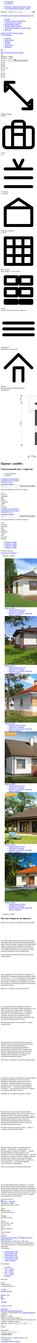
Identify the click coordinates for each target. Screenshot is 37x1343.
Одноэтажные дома (11, 1251)
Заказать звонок (18, 33)
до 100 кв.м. (9, 3)
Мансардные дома (11, 1255)
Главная (7, 19)
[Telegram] (4, 51)
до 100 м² (8, 1267)
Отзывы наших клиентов (13, 26)
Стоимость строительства (10, 479)
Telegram (12, 1201)
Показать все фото (22, 60)
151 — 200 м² (9, 1271)
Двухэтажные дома (11, 1253)
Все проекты (9, 1)
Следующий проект (11, 8)
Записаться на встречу (10, 1237)
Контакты (8, 30)
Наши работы (9, 40)
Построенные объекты (12, 24)
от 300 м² (8, 1276)
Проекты (8, 38)
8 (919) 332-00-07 (6, 33)
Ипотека (7, 42)
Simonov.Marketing (29, 1312)
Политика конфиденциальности (11, 1311)
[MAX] (2, 51)
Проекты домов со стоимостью (15, 21)
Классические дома (11, 1257)
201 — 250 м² (9, 1272)
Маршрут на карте (26, 1237)
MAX (5, 1201)
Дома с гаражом (10, 1260)
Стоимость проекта (7, 484)
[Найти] (33, 12)
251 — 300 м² (9, 1274)
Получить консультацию (27, 486)
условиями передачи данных (10, 1341)
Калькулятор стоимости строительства (18, 28)
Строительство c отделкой (10, 480)
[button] (18, 60)
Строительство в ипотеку (13, 23)
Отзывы (7, 43)
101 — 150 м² (9, 1269)
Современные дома (11, 1259)
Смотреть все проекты (8, 553)
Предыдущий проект (24, 7)
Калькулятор (9, 45)
